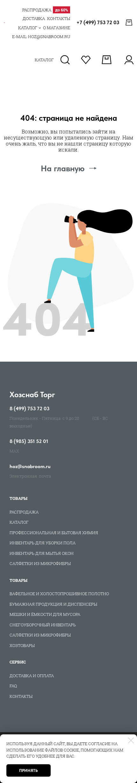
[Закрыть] (131, 740)
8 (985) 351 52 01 (29, 441)
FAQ (13, 686)
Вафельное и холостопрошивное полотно (59, 593)
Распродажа (24, 512)
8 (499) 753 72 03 (29, 408)
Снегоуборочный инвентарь (43, 625)
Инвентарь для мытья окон (42, 553)
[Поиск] (65, 60)
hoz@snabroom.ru (30, 466)
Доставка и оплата (32, 675)
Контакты (21, 696)
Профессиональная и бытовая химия (54, 532)
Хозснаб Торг (32, 394)
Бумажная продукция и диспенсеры (53, 604)
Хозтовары (22, 645)
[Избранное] (86, 60)
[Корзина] (130, 22)
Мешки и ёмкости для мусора (45, 614)
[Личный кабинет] (129, 60)
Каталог (19, 522)
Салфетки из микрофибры (40, 563)
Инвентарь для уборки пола (43, 543)
